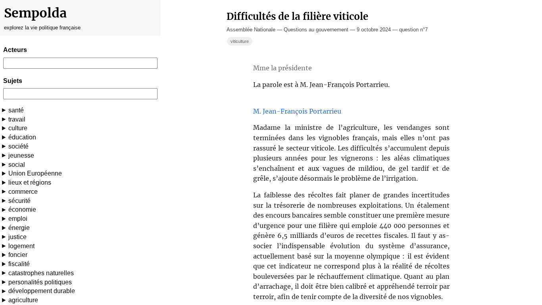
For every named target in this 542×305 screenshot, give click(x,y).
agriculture (23, 300)
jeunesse (21, 155)
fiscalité (19, 264)
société (18, 146)
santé (16, 110)
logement (21, 246)
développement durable (41, 291)
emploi (17, 218)
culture (17, 128)
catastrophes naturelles (41, 273)
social (16, 164)
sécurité (19, 200)
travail (16, 119)
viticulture (240, 41)
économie (22, 209)
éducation (22, 137)
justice (17, 237)
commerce (23, 191)
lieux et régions (29, 182)
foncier (17, 254)
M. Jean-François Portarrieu (297, 111)
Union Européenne (35, 173)
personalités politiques (40, 282)
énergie (19, 227)
